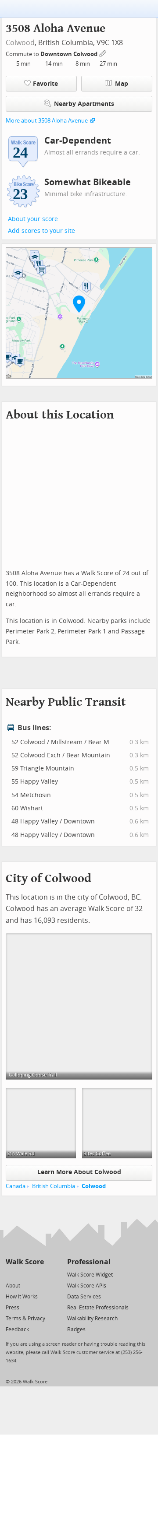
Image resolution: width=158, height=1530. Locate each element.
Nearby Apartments (84, 104)
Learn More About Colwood (79, 1172)
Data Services (84, 1297)
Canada (15, 1186)
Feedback (17, 1329)
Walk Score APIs (86, 1286)
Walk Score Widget (90, 1275)
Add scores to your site (41, 231)
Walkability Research (92, 1318)
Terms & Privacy (25, 1318)
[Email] (38, 1274)
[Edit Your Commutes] (103, 53)
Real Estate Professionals (98, 1308)
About (13, 1286)
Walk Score (25, 1262)
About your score (33, 219)
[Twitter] (11, 1274)
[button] (79, 304)
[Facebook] (24, 1274)
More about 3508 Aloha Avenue (47, 120)
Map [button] (121, 84)
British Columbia (53, 1186)
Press (12, 1308)
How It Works (22, 1297)
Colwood (20, 43)
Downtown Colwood (69, 54)
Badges (76, 1329)
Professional (89, 1262)
